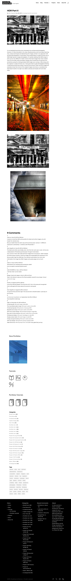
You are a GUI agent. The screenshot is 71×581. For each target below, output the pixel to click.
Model (24, 480)
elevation (12, 476)
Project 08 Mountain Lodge (16, 450)
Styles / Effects (12, 461)
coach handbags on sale (25, 315)
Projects (54, 2)
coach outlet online (28, 306)
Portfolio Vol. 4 (12, 429)
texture (11, 493)
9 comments (34, 13)
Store (58, 2)
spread (14, 491)
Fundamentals (12, 418)
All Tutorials (13, 511)
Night (16, 482)
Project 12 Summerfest (14, 459)
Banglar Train (41, 518)
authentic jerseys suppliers (24, 320)
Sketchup (26, 489)
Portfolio (24, 484)
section (11, 489)
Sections (16, 489)
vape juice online (42, 509)
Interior (11, 478)
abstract (11, 469)
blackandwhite (13, 471)
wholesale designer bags (28, 311)
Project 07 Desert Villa (14, 448)
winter (23, 493)
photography (12, 484)
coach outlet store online (29, 313)
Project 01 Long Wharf (14, 435)
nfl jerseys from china (23, 322)
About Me (64, 2)
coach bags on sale (24, 317)
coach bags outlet (21, 304)
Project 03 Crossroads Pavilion (16, 440)
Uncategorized (26, 13)
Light (11, 480)
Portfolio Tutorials (14, 513)
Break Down (12, 414)
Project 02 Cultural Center (15, 437)
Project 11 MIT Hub (13, 457)
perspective (25, 482)
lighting (14, 480)
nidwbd (40, 512)
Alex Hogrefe (12, 13)
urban (15, 493)
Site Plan (21, 489)
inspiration (24, 476)
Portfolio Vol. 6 (12, 433)
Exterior (16, 476)
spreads (19, 491)
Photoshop (19, 484)
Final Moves (12, 416)
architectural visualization (13, 297)
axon (19, 469)
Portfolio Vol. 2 (12, 425)
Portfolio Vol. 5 (12, 431)
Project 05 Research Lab (15, 444)
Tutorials (46, 2)
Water (19, 493)
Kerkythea (16, 478)
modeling (12, 482)
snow (11, 491)
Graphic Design (13, 420)
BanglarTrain (41, 515)
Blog (41, 2)
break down (19, 471)
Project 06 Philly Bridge (15, 446)
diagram (18, 473)
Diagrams (23, 473)
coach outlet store (26, 318)
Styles (23, 491)
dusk (28, 473)
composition (12, 473)
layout (27, 478)
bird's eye (24, 469)
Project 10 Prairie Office (15, 455)
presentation (12, 487)
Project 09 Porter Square (15, 452)
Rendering (24, 487)
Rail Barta (40, 505)
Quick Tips (18, 487)
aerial (15, 469)
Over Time (11, 422)
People (20, 482)
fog (20, 476)
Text (27, 491)
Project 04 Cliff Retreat (15, 442)
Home (37, 2)
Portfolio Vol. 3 (12, 427)
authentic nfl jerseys (24, 308)
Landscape (22, 478)
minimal (19, 480)
